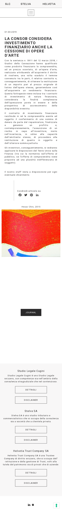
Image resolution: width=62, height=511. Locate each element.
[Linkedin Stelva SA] (29, 504)
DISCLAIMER (31, 400)
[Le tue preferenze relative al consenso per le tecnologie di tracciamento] (56, 505)
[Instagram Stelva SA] (32, 504)
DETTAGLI (31, 390)
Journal (31, 312)
